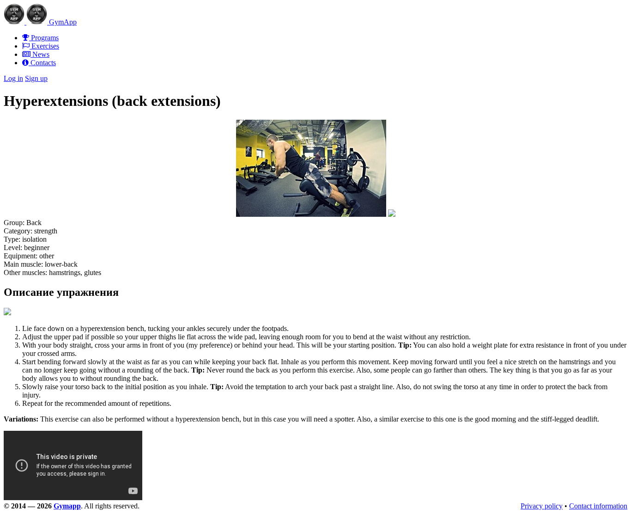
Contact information (598, 506)
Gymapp (67, 506)
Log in (13, 78)
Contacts (42, 63)
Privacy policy (542, 506)
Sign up (36, 78)
